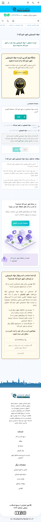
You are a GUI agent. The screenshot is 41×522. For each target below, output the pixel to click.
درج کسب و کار (20, 436)
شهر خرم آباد (15, 258)
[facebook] (20, 513)
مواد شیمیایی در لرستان (16, 25)
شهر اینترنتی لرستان (32, 25)
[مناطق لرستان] (38, 3)
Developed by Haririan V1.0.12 (23, 519)
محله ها (20, 446)
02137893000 (16, 15)
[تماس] (33, 3)
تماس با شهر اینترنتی (20, 470)
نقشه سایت (20, 479)
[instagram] (24, 513)
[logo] (20, 9)
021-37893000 (19, 340)
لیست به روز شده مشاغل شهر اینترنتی (20, 456)
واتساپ (19, 353)
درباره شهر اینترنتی (20, 474)
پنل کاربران (20, 450)
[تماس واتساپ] (8, 15)
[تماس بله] (5, 15)
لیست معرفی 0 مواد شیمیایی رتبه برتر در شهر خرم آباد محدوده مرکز (20, 44)
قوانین (21, 488)
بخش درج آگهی (23, 141)
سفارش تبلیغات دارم (20, 73)
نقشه (18, 117)
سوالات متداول (20, 484)
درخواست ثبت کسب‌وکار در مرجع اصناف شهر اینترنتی (19, 346)
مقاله (20, 441)
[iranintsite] (17, 513)
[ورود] (8, 3)
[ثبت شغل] (28, 3)
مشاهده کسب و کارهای (20, 223)
